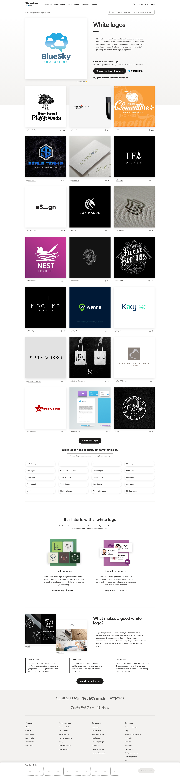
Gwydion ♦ (119, 280)
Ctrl (117, 431)
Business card (96, 730)
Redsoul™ (75, 280)
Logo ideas (128, 745)
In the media (29, 738)
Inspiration (85, 4)
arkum (74, 230)
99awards (128, 738)
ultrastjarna (75, 180)
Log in (152, 4)
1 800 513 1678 (142, 4)
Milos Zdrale (32, 230)
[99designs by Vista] (31, 4)
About (27, 727)
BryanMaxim (32, 280)
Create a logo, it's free (62, 590)
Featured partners (131, 756)
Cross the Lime (32, 130)
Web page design (98, 734)
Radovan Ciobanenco (34, 381)
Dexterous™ (32, 180)
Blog (126, 730)
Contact (28, 730)
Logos (43, 12)
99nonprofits (29, 745)
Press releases (30, 734)
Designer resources (131, 753)
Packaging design (98, 742)
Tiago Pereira (76, 331)
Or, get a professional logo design (109, 77)
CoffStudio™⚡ (82, 81)
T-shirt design (96, 745)
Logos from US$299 (114, 590)
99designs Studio (65, 745)
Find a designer (73, 4)
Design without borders (133, 734)
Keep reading (44, 671)
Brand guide (96, 738)
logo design (122, 50)
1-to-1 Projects (63, 730)
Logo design (96, 727)
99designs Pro (63, 749)
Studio (94, 4)
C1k (117, 130)
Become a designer (131, 727)
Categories (48, 4)
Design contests (64, 727)
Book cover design (98, 749)
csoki (28, 646)
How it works (59, 4)
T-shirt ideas (129, 749)
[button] (177, 765)
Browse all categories (99, 753)
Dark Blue (75, 130)
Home (27, 12)
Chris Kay (31, 331)
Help (126, 760)
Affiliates (128, 742)
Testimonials (29, 742)
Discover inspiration (65, 738)
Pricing (61, 742)
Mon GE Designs (121, 381)
